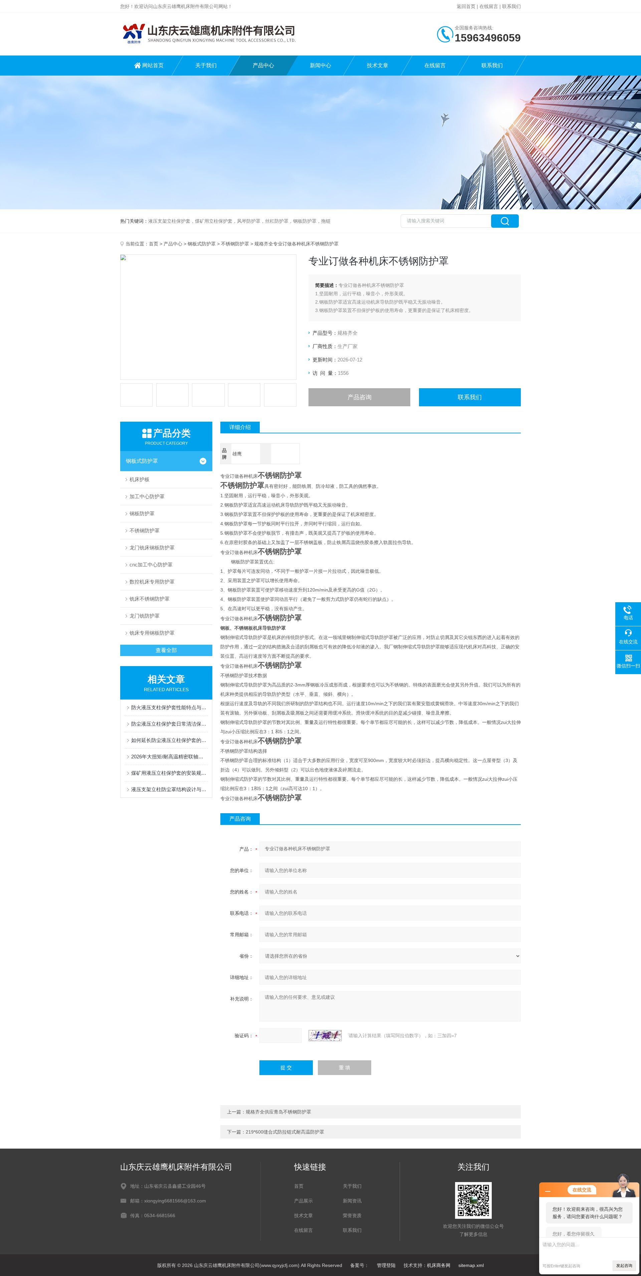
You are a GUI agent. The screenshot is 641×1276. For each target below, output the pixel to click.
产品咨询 (360, 397)
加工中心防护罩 (147, 496)
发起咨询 (624, 1265)
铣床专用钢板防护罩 (152, 633)
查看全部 (166, 650)
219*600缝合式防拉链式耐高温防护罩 (285, 1132)
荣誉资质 (352, 1215)
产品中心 (263, 65)
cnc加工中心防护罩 (151, 564)
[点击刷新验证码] (325, 1035)
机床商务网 (438, 1265)
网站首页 (153, 65)
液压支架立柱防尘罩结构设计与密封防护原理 (169, 789)
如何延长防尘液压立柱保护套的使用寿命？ (169, 740)
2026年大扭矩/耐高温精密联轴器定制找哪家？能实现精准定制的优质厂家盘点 (169, 756)
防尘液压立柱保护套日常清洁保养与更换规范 (169, 724)
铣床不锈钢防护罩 (150, 599)
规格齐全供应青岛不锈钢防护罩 (278, 1111)
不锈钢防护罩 (235, 243)
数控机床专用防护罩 (152, 581)
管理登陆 (386, 1265)
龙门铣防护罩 (145, 616)
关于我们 (206, 65)
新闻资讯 (352, 1200)
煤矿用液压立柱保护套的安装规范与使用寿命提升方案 (169, 773)
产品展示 (303, 1200)
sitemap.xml (471, 1265)
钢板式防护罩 (202, 243)
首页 (153, 243)
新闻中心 (320, 65)
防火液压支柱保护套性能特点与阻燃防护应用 (169, 707)
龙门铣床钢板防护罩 (152, 547)
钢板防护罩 (142, 513)
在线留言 (488, 6)
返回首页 (466, 6)
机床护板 (140, 479)
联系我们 (511, 6)
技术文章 (377, 65)
